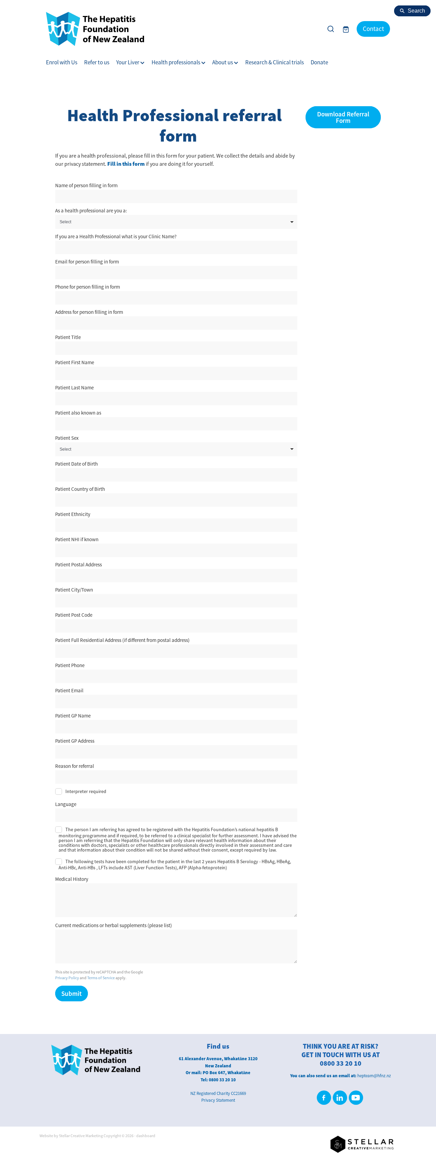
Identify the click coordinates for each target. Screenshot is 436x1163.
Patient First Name (74, 362)
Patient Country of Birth (80, 488)
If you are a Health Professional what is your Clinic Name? (115, 236)
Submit (71, 993)
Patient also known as (78, 412)
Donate (319, 62)
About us (223, 62)
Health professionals (176, 62)
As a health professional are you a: (91, 210)
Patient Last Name (74, 387)
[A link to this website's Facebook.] (324, 1098)
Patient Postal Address (78, 564)
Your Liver (128, 62)
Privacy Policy (67, 978)
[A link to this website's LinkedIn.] (340, 1098)
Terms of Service (101, 978)
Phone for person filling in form (87, 286)
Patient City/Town (74, 589)
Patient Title (68, 337)
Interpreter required (85, 791)
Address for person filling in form (89, 311)
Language (65, 804)
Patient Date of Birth (76, 463)
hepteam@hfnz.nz (374, 1076)
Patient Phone (69, 665)
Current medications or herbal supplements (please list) (113, 925)
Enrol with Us (61, 62)
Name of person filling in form (86, 185)
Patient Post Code (73, 614)
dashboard (145, 1135)
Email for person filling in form (87, 261)
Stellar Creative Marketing (81, 1135)
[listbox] (176, 222)
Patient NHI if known (76, 539)
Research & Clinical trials (274, 62)
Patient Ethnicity (72, 514)
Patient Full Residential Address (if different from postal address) (122, 640)
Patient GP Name (73, 715)
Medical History (71, 879)
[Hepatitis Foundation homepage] (182, 29)
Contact (373, 29)
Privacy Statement (218, 1100)
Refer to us (96, 62)
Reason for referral (74, 766)
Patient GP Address (74, 740)
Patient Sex (67, 437)
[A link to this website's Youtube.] (356, 1098)
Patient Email (69, 690)
